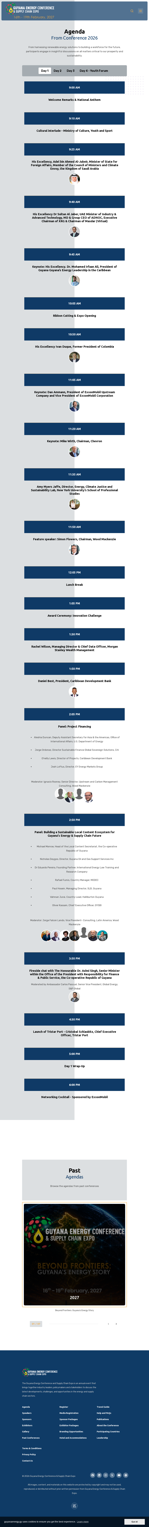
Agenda (26, 1407)
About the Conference (108, 1425)
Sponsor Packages (69, 1419)
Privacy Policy (29, 1454)
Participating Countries (108, 1431)
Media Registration (69, 1413)
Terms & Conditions (31, 1448)
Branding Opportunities (71, 1431)
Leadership (102, 1438)
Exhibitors (27, 1425)
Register (64, 1407)
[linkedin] (99, 1475)
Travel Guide (103, 1407)
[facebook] (93, 1475)
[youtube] (119, 1475)
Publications (103, 1419)
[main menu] (140, 10)
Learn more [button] (83, 1521)
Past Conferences (31, 1438)
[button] (116, 1324)
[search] (132, 10)
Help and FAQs (104, 1413)
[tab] (45, 71)
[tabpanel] (74, 593)
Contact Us (27, 1461)
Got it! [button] (135, 1522)
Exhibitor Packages (69, 1425)
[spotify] (126, 1475)
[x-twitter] (112, 1475)
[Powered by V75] (74, 1505)
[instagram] (106, 1475)
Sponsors (26, 1419)
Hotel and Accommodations (73, 1438)
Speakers (26, 1413)
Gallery (25, 1431)
